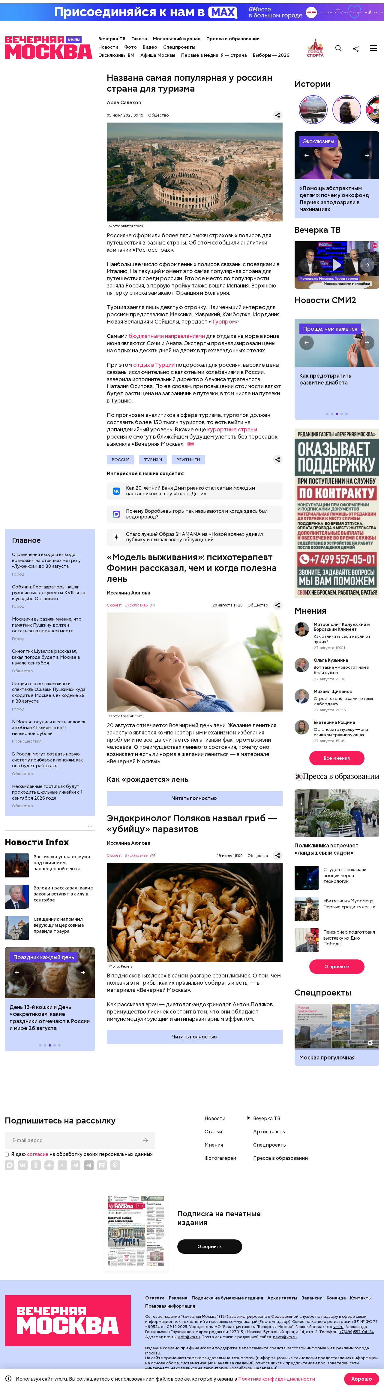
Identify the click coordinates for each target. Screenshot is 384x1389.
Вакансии (312, 1298)
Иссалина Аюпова (128, 593)
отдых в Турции (154, 365)
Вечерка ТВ (111, 39)
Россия (121, 459)
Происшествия (26, 741)
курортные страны (232, 429)
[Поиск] (338, 48)
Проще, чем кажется (330, 328)
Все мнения (337, 758)
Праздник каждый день (43, 957)
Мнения (310, 610)
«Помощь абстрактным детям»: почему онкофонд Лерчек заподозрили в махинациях (334, 199)
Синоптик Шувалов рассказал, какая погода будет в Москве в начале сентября (46, 657)
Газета (139, 39)
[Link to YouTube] (62, 1165)
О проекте (336, 967)
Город (18, 574)
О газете (155, 1298)
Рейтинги (188, 459)
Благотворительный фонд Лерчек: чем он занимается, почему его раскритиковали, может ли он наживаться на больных (337, 155)
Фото (130, 47)
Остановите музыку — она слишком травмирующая (341, 732)
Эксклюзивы (318, 141)
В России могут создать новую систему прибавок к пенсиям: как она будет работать (47, 760)
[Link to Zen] (49, 1165)
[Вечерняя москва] (68, 1320)
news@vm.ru (285, 1336)
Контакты (361, 1298)
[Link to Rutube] (102, 1165)
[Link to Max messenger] (9, 1165)
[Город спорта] (315, 48)
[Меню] (373, 48)
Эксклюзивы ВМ (116, 55)
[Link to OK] (36, 1165)
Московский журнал (176, 39)
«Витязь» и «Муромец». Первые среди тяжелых (349, 904)
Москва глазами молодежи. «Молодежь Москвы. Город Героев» (337, 265)
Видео (150, 47)
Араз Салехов (124, 102)
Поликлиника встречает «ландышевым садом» (326, 849)
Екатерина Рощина (334, 722)
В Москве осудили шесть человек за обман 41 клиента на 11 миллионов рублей (48, 728)
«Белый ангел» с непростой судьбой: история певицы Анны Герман (347, 109)
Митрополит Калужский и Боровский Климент (342, 627)
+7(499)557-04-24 (356, 1331)
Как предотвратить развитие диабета (337, 343)
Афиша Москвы (157, 55)
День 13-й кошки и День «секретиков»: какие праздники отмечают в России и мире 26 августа (50, 1018)
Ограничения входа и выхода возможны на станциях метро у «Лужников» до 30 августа (46, 560)
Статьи (213, 1131)
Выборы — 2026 (271, 55)
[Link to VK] (23, 1165)
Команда (336, 1298)
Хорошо (361, 1379)
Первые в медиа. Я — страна (214, 55)
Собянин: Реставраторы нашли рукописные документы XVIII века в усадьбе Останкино (48, 593)
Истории (313, 84)
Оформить (209, 1247)
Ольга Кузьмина (332, 660)
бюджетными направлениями (167, 336)
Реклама (178, 1298)
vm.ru (338, 1326)
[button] (17, 972)
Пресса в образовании (233, 39)
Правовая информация (170, 1306)
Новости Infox (37, 842)
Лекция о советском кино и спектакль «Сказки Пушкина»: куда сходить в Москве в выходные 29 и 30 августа (49, 692)
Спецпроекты (179, 47)
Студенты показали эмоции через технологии (344, 875)
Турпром (224, 321)
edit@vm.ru (189, 1336)
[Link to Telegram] (75, 1165)
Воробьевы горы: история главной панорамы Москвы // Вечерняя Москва (313, 109)
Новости (108, 47)
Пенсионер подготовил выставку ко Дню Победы (349, 938)
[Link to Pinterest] (115, 1165)
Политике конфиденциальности (276, 1379)
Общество (22, 671)
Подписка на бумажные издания (227, 1298)
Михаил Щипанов (333, 691)
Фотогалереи (220, 1158)
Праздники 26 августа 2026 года (50, 972)
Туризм (153, 459)
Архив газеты (269, 1131)
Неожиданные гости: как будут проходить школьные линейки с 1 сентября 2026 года (47, 792)
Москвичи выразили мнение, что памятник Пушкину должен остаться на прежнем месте (47, 625)
